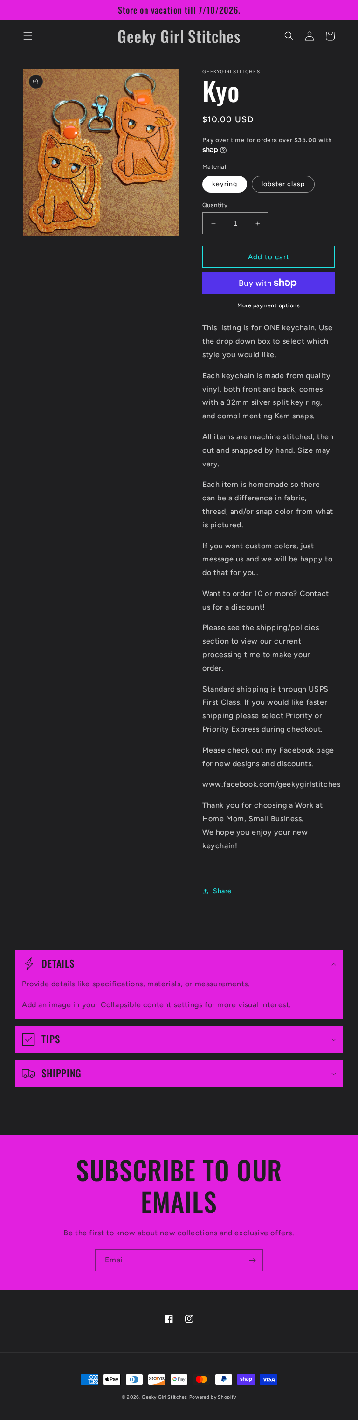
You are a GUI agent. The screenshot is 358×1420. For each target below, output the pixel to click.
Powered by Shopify (213, 1397)
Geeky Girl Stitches (164, 1397)
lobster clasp (283, 184)
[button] (28, 36)
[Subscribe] (252, 1260)
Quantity (214, 204)
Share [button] (222, 891)
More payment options (268, 305)
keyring (224, 184)
